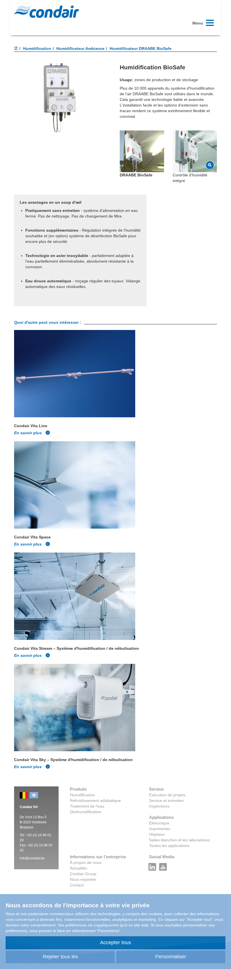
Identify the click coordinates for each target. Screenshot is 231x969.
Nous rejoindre (83, 879)
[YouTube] (163, 865)
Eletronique (159, 823)
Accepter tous (115, 942)
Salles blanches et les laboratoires (179, 840)
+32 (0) (32, 835)
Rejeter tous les (60, 956)
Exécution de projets (167, 795)
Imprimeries (159, 828)
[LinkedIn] (152, 865)
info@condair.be (32, 858)
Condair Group (83, 874)
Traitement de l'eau (87, 806)
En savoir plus (28, 433)
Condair (46, 11)
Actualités (78, 868)
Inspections (159, 806)
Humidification (37, 48)
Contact (77, 885)
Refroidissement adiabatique (95, 800)
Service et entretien (166, 800)
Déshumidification (85, 812)
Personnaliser (170, 956)
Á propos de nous (85, 862)
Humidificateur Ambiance (80, 48)
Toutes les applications (169, 845)
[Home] (16, 48)
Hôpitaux (157, 834)
